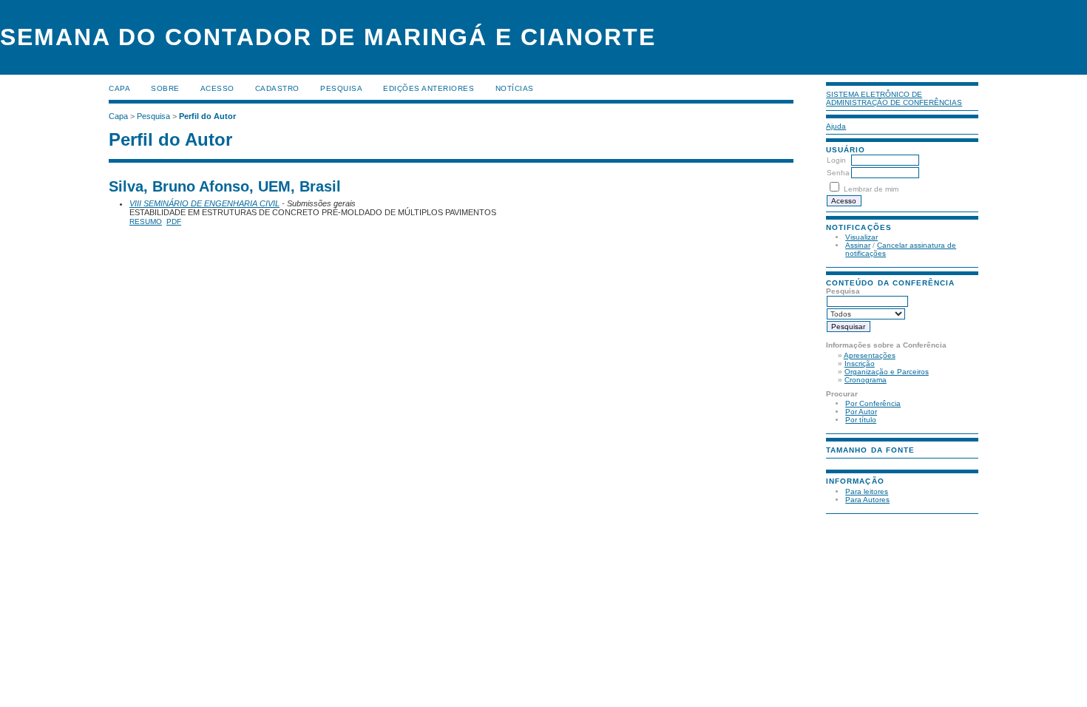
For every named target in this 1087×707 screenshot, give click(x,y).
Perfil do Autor (207, 116)
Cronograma (865, 380)
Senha (838, 173)
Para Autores (867, 499)
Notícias (514, 88)
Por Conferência (873, 403)
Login (836, 160)
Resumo (145, 221)
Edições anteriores (428, 88)
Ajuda (836, 126)
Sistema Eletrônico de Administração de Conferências (894, 98)
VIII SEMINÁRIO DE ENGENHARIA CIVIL (204, 203)
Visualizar (861, 237)
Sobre (165, 88)
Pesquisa (341, 88)
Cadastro (277, 88)
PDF (173, 221)
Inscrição (859, 363)
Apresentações (869, 355)
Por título (860, 420)
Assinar (857, 245)
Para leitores (866, 491)
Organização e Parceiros (886, 372)
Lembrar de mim (871, 189)
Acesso (217, 88)
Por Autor (861, 411)
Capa (119, 88)
